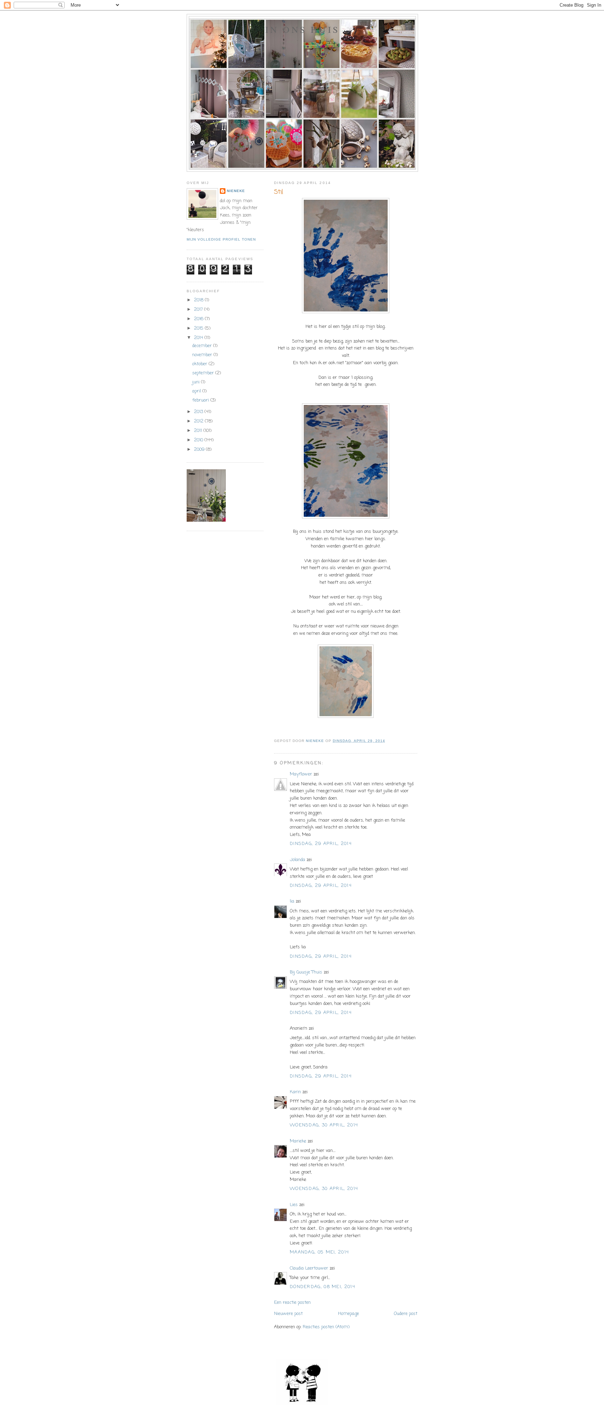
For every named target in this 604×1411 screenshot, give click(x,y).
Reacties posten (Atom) (326, 1327)
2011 (198, 430)
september (203, 373)
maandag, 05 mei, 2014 (319, 1252)
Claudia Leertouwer (309, 1268)
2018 (199, 300)
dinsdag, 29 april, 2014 (321, 843)
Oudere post (405, 1313)
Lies (294, 1204)
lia (292, 901)
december (202, 346)
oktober (200, 364)
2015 (199, 328)
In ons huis (302, 29)
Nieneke (236, 191)
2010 (199, 440)
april (197, 391)
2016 (199, 319)
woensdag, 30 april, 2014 (324, 1125)
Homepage (348, 1313)
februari (201, 400)
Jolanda (297, 860)
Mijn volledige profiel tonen (221, 239)
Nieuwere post (288, 1313)
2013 (199, 412)
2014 (199, 338)
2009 (200, 449)
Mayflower (301, 774)
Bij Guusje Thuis (306, 972)
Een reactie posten (292, 1302)
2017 (199, 309)
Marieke (298, 1141)
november (203, 355)
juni (196, 382)
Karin (295, 1092)
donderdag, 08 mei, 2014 (322, 1287)
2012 (199, 421)
